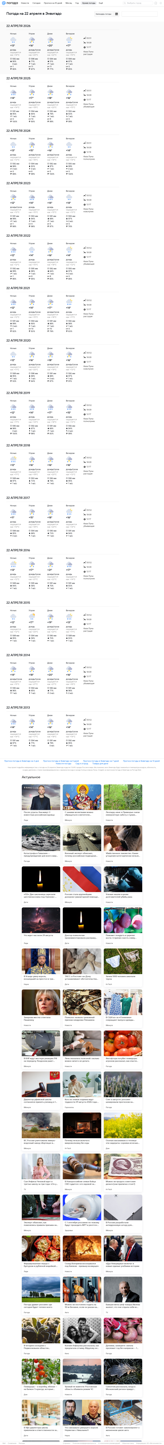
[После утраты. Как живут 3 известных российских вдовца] (41, 803)
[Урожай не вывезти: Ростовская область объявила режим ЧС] (82, 1378)
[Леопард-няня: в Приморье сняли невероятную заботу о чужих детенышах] (123, 803)
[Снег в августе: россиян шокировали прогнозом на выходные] (123, 1091)
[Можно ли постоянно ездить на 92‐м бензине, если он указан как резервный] (82, 1296)
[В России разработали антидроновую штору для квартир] (123, 1214)
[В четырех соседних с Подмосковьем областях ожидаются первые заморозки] (41, 1337)
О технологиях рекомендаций (109, 1443)
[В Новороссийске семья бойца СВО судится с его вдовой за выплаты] (82, 1173)
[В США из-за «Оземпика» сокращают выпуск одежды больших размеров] (123, 1008)
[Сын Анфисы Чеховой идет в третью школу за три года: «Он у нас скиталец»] (41, 1173)
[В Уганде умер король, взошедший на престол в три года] (41, 967)
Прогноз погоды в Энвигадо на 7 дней (101, 761)
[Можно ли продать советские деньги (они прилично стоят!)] (123, 1173)
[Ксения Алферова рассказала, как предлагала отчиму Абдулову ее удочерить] (82, 1337)
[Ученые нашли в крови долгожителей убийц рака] (123, 885)
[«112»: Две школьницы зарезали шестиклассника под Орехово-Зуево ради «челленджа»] (41, 885)
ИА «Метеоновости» (154, 1443)
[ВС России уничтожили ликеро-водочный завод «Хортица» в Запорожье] (41, 1132)
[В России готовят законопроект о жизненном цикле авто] (123, 1419)
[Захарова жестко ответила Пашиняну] (41, 1008)
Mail (4, 1443)
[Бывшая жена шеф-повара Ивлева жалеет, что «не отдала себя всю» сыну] (123, 1296)
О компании (12, 1443)
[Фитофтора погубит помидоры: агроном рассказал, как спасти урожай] (123, 1050)
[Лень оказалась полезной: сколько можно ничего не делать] (82, 1050)
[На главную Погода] (12, 3)
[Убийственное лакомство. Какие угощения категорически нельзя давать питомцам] (123, 844)
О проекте (66, 1443)
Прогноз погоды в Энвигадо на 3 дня (21, 761)
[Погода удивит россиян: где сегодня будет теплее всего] (41, 1296)
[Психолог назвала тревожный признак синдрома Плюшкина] (82, 1008)
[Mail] (4, 3)
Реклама (22, 1443)
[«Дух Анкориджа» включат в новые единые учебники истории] (123, 1255)
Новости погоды (63, 763)
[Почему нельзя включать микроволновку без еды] (82, 1132)
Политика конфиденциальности (84, 1443)
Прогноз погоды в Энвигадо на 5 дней (61, 761)
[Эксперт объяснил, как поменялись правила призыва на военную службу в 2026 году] (41, 1214)
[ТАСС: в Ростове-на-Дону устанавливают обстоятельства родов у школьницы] (82, 967)
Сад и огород (82, 763)
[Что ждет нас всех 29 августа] (41, 926)
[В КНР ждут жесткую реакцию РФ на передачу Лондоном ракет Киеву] (41, 1050)
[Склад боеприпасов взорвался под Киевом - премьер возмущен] (82, 1255)
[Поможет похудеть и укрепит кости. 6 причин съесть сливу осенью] (123, 926)
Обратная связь (128, 1443)
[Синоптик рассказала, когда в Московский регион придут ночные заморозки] (123, 1378)
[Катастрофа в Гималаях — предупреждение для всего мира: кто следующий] (41, 844)
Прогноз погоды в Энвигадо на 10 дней (141, 761)
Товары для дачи (100, 763)
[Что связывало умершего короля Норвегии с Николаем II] (82, 1419)
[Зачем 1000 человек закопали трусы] (123, 967)
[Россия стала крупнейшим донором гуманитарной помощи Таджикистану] (82, 885)
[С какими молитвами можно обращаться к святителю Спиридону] (82, 803)
